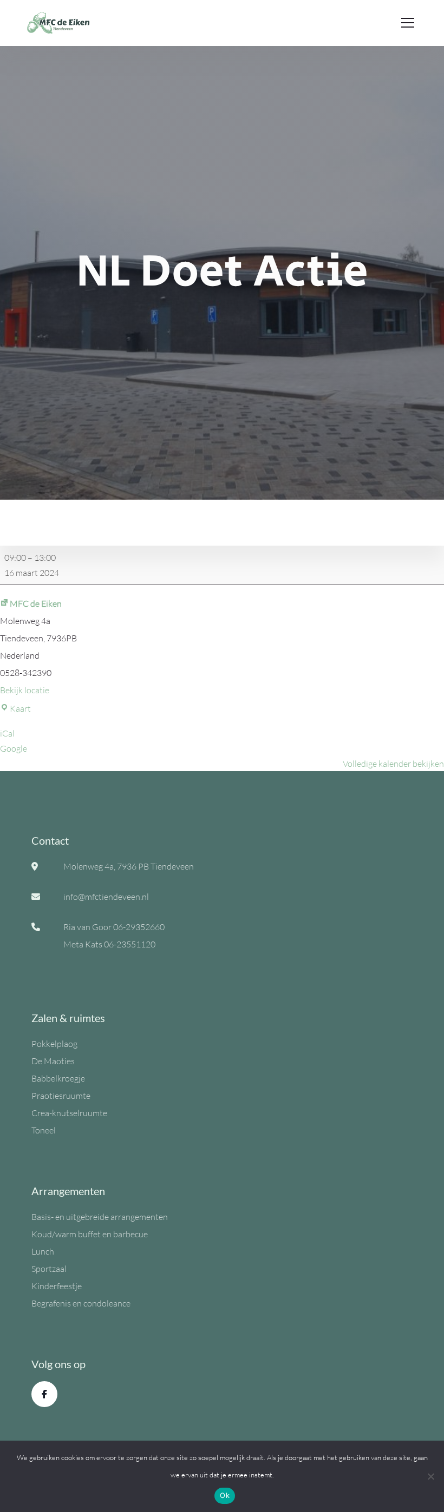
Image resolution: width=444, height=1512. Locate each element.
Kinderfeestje (56, 1286)
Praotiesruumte (60, 1095)
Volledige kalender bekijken (393, 763)
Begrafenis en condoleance (80, 1303)
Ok (225, 1495)
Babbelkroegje (58, 1078)
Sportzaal (49, 1268)
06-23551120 (129, 944)
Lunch (42, 1251)
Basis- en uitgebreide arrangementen (99, 1216)
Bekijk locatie (24, 690)
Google (13, 748)
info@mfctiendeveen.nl (106, 896)
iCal (7, 733)
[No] (430, 1476)
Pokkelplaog (54, 1043)
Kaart (20, 708)
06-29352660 (139, 926)
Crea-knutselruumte (69, 1113)
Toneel (43, 1130)
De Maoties (53, 1061)
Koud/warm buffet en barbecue (89, 1234)
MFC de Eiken (36, 603)
